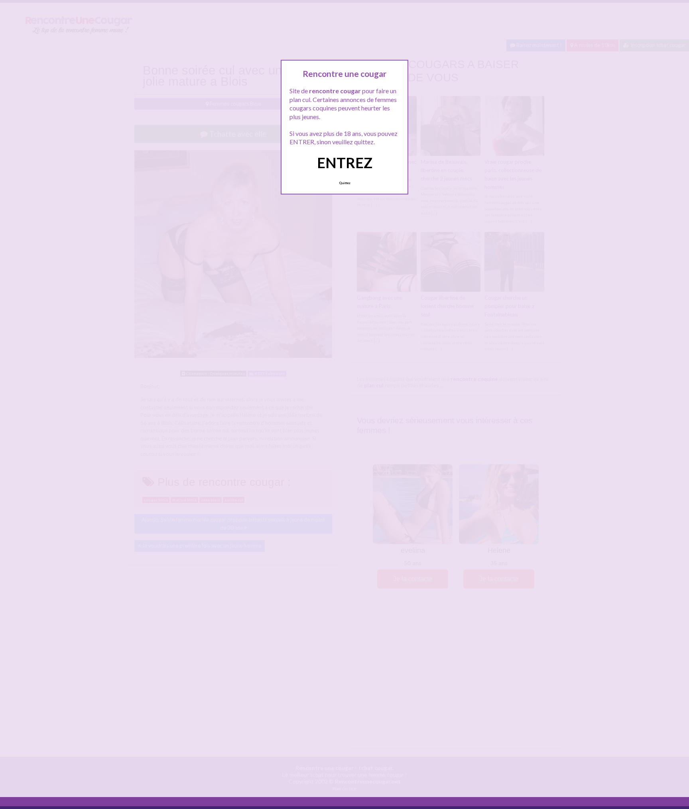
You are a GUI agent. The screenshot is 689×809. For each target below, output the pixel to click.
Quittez (344, 183)
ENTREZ (344, 162)
